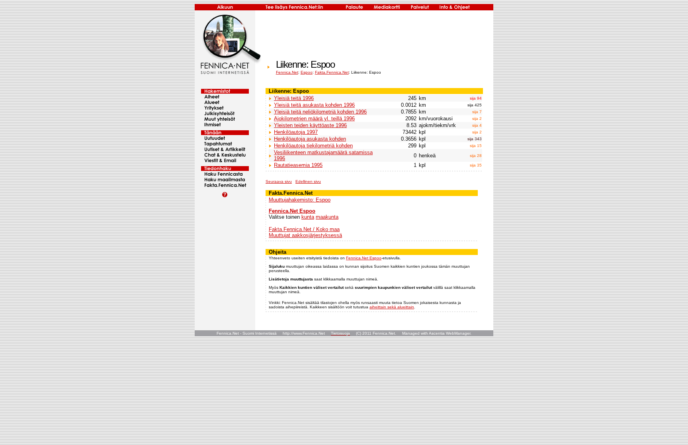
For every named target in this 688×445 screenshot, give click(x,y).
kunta (307, 217)
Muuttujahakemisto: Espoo (299, 200)
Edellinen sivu (308, 181)
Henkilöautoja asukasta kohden (310, 139)
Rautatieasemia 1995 (298, 165)
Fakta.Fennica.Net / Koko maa (304, 229)
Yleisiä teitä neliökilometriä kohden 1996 (320, 112)
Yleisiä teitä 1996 (294, 98)
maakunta (327, 217)
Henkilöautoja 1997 (296, 132)
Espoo (307, 72)
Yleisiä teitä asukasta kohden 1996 (314, 105)
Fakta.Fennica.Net (332, 72)
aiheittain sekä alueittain (391, 307)
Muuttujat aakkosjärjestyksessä (305, 235)
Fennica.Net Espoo (292, 211)
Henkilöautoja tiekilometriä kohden (313, 146)
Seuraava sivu (279, 181)
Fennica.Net (287, 72)
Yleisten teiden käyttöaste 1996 (310, 125)
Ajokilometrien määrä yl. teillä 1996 (314, 119)
